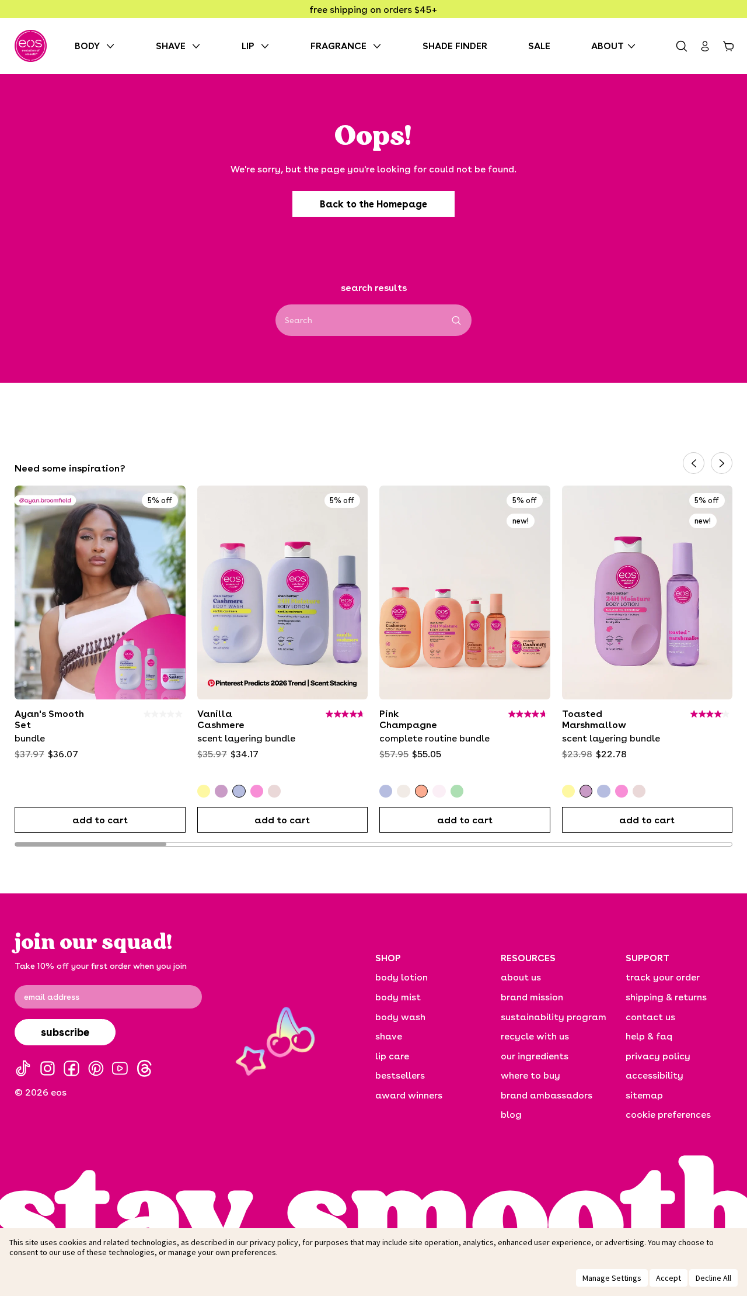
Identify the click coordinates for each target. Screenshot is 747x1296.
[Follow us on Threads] (144, 1068)
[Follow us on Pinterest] (96, 1068)
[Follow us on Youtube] (119, 1068)
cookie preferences (668, 1114)
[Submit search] (456, 320)
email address (51, 997)
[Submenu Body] (113, 46)
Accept (668, 1278)
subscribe (65, 1032)
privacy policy (274, 1242)
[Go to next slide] (721, 463)
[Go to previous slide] (693, 463)
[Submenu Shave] (199, 46)
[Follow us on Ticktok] (23, 1068)
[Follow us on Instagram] (47, 1068)
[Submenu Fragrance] (379, 46)
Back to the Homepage (373, 203)
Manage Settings (611, 1278)
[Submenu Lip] (267, 46)
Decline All (713, 1278)
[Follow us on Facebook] (71, 1068)
